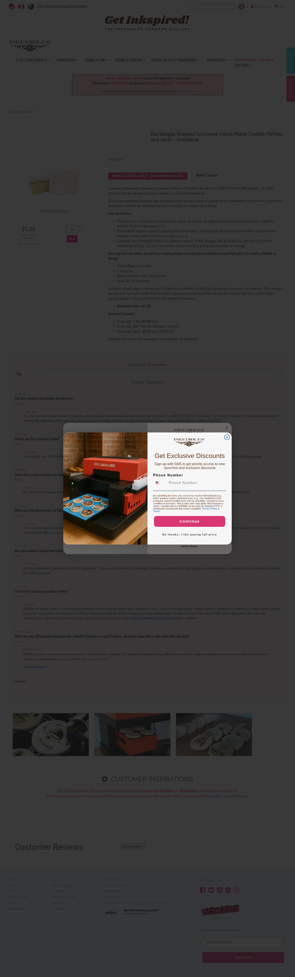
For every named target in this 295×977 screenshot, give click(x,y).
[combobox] (160, 483)
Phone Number (168, 475)
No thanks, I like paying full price (189, 534)
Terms (156, 511)
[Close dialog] (227, 437)
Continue (189, 521)
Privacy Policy (209, 508)
